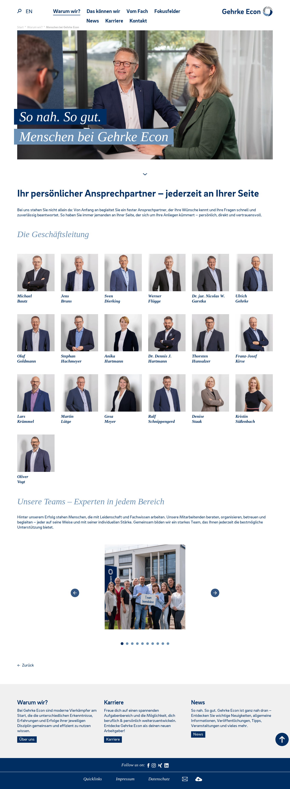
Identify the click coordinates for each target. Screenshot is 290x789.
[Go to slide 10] (168, 643)
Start (20, 27)
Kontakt (138, 21)
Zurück (25, 665)
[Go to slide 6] (147, 643)
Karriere (114, 21)
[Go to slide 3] (132, 643)
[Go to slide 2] (127, 643)
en (29, 11)
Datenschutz (159, 778)
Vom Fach (137, 11)
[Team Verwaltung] (145, 592)
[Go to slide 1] (122, 643)
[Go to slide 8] (157, 643)
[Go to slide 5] (142, 643)
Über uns (27, 739)
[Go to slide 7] (152, 643)
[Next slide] (215, 593)
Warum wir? (66, 11)
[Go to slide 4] (137, 643)
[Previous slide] (75, 593)
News (92, 21)
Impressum (125, 778)
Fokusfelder (167, 11)
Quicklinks (92, 778)
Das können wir (103, 11)
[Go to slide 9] (163, 643)
